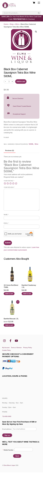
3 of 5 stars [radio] (10, 183)
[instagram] (5, 340)
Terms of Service (16, 347)
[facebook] (11, 340)
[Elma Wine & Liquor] (9, 7)
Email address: (7, 429)
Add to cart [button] (9, 293)
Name (6, 214)
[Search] (39, 13)
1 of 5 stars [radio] (5, 183)
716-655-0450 (6, 416)
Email (6, 223)
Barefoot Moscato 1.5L (11, 319)
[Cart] (34, 3)
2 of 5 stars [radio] (7, 183)
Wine (17, 24)
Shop (12, 24)
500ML (31, 144)
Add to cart (21, 81)
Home (6, 24)
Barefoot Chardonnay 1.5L (29, 286)
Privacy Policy (27, 347)
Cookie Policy (6, 350)
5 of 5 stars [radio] (16, 183)
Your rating (9, 181)
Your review (9, 187)
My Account (6, 347)
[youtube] (17, 340)
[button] (36, 32)
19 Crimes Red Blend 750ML (11, 286)
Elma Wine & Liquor (9, 465)
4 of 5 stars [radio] (13, 183)
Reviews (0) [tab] (9, 150)
